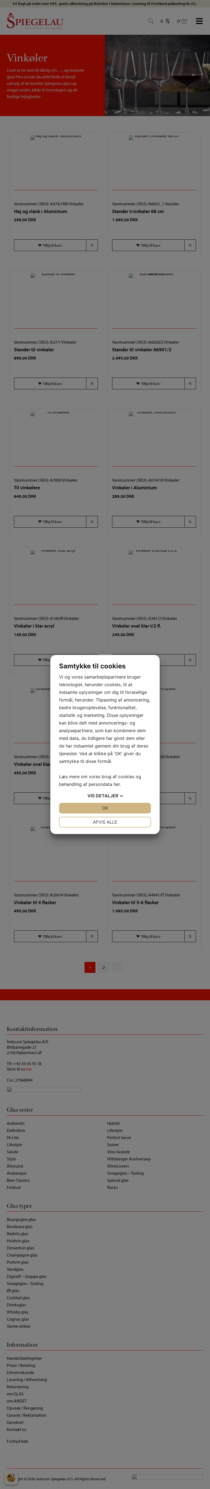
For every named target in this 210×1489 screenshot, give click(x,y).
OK (105, 808)
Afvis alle (105, 822)
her (116, 784)
